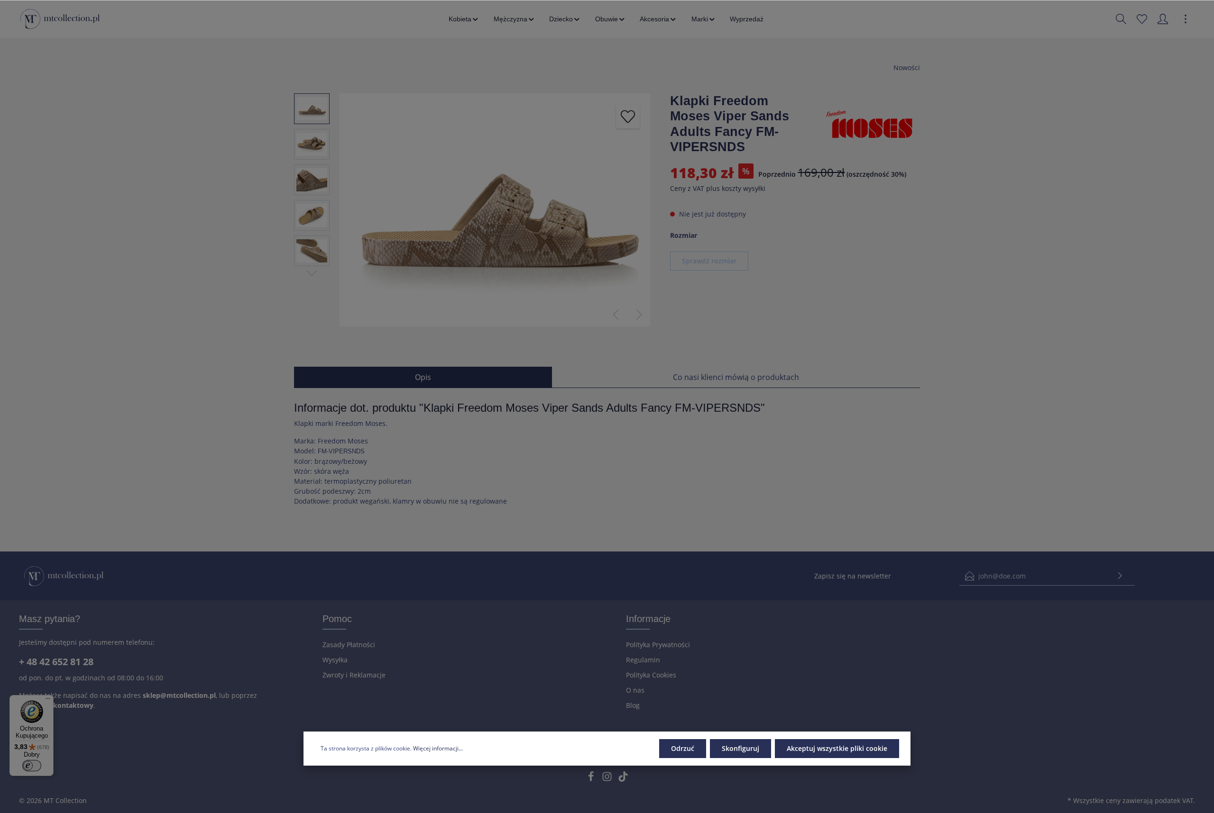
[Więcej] (1185, 18)
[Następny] (639, 314)
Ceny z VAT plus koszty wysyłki (717, 188)
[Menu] (48, 700)
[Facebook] (592, 779)
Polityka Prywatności (658, 644)
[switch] (31, 765)
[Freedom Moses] (872, 123)
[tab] (423, 377)
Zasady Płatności (348, 644)
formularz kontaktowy (56, 705)
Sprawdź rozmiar (709, 260)
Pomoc (337, 619)
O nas (635, 690)
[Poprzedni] (615, 314)
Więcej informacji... (438, 748)
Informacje (648, 619)
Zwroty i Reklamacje (354, 674)
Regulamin (643, 659)
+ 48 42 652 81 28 (56, 661)
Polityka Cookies (651, 674)
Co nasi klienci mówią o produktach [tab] (736, 377)
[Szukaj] (1121, 18)
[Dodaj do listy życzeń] (628, 116)
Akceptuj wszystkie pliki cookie (837, 748)
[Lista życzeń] (1141, 18)
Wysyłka (335, 659)
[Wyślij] (1120, 576)
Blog (633, 705)
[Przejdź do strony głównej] (60, 19)
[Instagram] (608, 779)
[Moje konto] (1162, 18)
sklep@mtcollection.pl (179, 695)
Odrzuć (682, 748)
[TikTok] (623, 779)
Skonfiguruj (740, 748)
